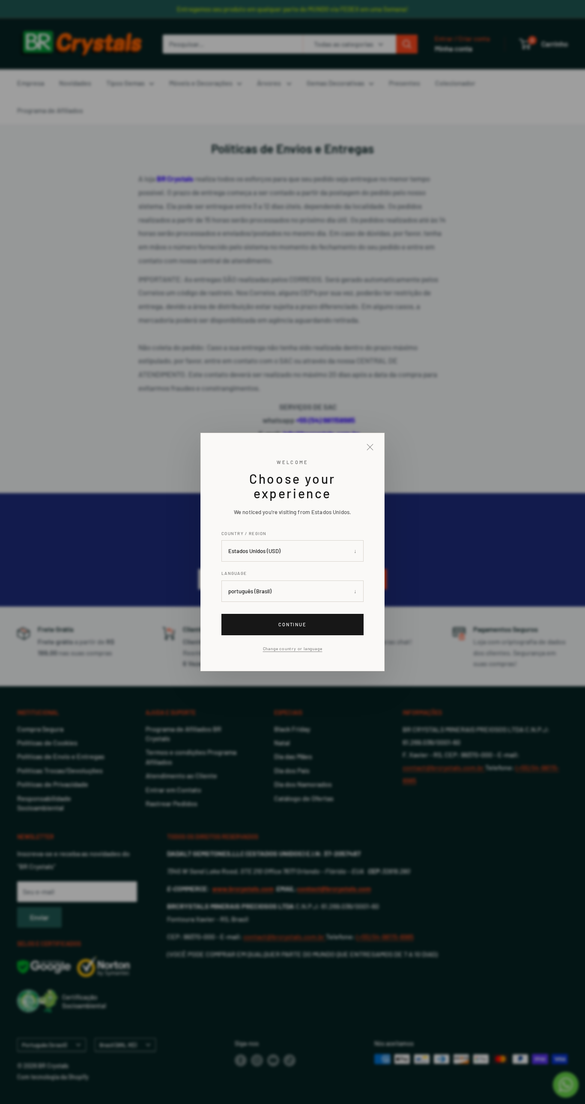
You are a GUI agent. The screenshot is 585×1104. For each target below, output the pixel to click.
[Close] (370, 447)
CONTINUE (292, 624)
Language (234, 573)
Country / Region (244, 533)
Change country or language (292, 648)
